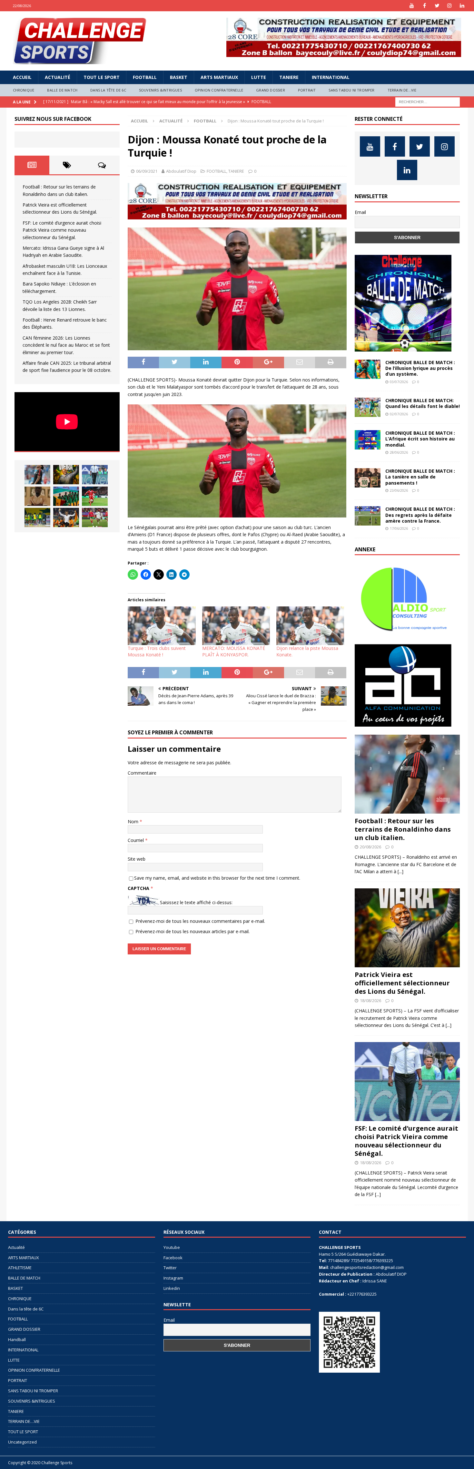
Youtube (171, 1247)
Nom (134, 821)
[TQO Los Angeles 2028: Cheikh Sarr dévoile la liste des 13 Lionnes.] (37, 517)
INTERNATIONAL (331, 77)
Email (360, 212)
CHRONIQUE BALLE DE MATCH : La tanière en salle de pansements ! (420, 477)
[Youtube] (412, 5)
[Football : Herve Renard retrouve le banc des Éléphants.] (66, 517)
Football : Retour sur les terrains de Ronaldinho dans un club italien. (403, 829)
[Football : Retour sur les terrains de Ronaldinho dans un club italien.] (37, 474)
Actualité (57, 77)
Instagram (173, 1278)
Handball (17, 1339)
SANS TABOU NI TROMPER (351, 90)
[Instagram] (449, 5)
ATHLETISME (20, 1268)
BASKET (178, 77)
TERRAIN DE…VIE (402, 90)
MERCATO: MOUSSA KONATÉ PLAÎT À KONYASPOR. (233, 651)
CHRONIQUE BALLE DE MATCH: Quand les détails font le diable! (422, 403)
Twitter (170, 1268)
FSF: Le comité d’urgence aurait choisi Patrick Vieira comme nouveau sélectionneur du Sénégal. (62, 230)
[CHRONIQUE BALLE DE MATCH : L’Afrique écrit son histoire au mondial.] (367, 439)
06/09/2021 (146, 171)
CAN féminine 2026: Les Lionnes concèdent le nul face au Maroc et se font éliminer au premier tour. (66, 345)
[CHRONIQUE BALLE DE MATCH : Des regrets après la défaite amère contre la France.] (367, 516)
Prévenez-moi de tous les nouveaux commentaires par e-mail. (200, 921)
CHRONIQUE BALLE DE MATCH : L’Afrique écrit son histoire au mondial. (420, 439)
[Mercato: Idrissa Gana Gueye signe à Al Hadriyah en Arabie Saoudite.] (37, 496)
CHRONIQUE (24, 90)
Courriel (136, 840)
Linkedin (171, 1288)
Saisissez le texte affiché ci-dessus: (196, 902)
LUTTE (258, 77)
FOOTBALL (145, 77)
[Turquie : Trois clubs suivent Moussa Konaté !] (161, 625)
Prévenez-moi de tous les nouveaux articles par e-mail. (192, 931)
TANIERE (289, 77)
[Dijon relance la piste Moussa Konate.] (310, 625)
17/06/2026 (399, 528)
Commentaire (142, 773)
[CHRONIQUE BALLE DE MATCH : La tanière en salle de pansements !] (367, 478)
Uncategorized (22, 1442)
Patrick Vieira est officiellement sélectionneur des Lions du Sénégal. (402, 983)
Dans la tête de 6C (108, 90)
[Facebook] (424, 5)
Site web (136, 859)
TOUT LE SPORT (102, 77)
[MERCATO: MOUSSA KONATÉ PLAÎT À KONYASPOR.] (236, 625)
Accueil (22, 77)
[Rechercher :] (427, 101)
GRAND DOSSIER (270, 90)
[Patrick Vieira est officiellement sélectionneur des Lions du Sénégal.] (66, 474)
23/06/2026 (399, 490)
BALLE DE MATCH (62, 90)
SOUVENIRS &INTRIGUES (160, 90)
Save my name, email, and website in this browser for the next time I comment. (217, 878)
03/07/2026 (399, 381)
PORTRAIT (307, 90)
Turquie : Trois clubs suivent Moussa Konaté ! (157, 651)
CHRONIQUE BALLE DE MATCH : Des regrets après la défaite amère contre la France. (420, 515)
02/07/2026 (399, 413)
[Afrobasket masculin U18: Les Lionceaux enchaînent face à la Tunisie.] (66, 496)
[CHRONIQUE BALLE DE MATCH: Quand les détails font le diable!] (367, 407)
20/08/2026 (370, 847)
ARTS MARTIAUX (219, 77)
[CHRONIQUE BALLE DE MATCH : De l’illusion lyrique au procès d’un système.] (367, 369)
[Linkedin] (462, 5)
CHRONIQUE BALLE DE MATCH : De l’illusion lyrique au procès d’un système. (420, 368)
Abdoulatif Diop (181, 171)
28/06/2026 (399, 452)
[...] (400, 871)
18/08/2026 (370, 1000)
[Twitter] (437, 5)
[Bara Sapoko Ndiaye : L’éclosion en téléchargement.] (95, 496)
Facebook (173, 1258)
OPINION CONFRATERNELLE (219, 90)
